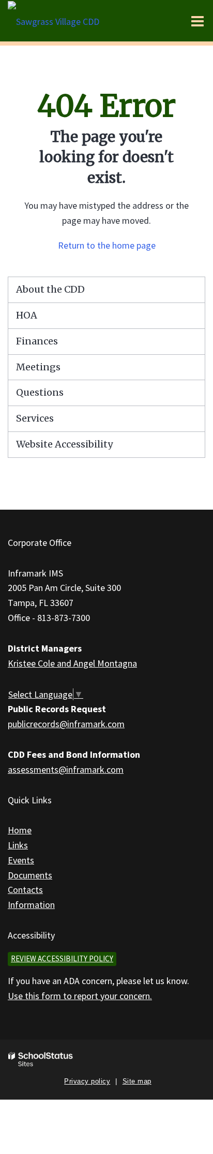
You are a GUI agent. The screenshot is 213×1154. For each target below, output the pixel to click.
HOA (26, 315)
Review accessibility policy (62, 958)
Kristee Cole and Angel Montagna (72, 663)
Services (35, 418)
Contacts (25, 890)
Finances (37, 341)
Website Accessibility (64, 444)
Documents (30, 875)
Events (21, 860)
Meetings (38, 367)
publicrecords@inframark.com (66, 724)
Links (18, 845)
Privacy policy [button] (87, 1081)
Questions (40, 392)
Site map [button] (137, 1081)
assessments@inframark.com (66, 769)
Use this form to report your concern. (80, 996)
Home (20, 830)
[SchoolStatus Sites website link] (41, 1059)
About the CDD (50, 289)
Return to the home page (107, 245)
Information (31, 905)
